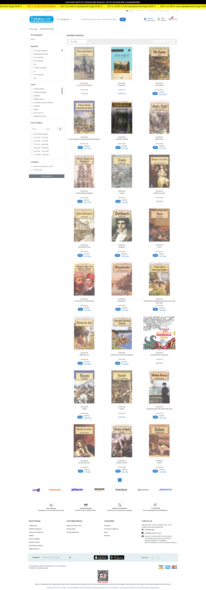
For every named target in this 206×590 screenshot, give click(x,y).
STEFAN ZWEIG (39, 89)
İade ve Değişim (34, 539)
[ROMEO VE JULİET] (159, 172)
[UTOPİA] (121, 172)
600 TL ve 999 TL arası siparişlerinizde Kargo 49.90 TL (149, 6)
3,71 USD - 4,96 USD (41, 144)
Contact (166, 11)
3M (35, 64)
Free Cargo (38, 170)
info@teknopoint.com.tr (153, 533)
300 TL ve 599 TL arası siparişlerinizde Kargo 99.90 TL (96, 6)
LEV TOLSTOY (39, 113)
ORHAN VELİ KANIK (40, 92)
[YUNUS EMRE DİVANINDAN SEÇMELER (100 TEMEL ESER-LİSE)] (159, 280)
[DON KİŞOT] (121, 64)
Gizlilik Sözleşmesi (35, 529)
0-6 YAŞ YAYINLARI (40, 51)
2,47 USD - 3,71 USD (41, 141)
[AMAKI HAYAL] (159, 118)
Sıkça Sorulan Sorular (74, 526)
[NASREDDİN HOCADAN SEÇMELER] (121, 333)
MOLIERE (37, 96)
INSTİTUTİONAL (35, 521)
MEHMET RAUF (39, 99)
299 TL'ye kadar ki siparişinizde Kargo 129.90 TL (46, 6)
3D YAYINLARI (38, 61)
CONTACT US (147, 521)
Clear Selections (46, 176)
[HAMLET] (121, 387)
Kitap (32, 39)
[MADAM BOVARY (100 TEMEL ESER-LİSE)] (159, 387)
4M (35, 78)
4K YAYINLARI (38, 75)
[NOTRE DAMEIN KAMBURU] (84, 172)
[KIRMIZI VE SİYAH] (121, 441)
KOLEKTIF (37, 106)
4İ (34, 71)
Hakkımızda (33, 526)
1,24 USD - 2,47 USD (41, 137)
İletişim (31, 536)
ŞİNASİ (36, 109)
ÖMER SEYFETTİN (40, 116)
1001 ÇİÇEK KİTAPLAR (41, 54)
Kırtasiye (107, 536)
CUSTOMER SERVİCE (74, 521)
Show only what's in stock (43, 166)
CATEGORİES (109, 521)
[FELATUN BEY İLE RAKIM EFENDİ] (84, 280)
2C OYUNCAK (38, 57)
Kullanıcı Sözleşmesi (36, 532)
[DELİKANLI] (121, 226)
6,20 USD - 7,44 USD (41, 151)
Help (160, 11)
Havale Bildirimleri (73, 532)
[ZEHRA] (159, 441)
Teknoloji (107, 526)
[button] (173, 19)
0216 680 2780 (149, 530)
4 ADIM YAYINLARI (40, 68)
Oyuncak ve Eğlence (111, 529)
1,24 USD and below (41, 134)
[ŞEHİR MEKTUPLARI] (84, 226)
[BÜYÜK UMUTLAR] (84, 441)
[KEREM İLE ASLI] (84, 333)
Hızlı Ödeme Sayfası (36, 545)
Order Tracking (152, 11)
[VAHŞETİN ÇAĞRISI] (121, 118)
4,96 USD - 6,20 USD (41, 148)
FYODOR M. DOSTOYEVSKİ (43, 103)
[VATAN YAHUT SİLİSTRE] (84, 64)
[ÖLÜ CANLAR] (159, 64)
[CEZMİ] (84, 387)
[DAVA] (159, 226)
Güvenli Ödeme (34, 542)
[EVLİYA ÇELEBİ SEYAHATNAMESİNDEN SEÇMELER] (84, 118)
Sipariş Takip (71, 529)
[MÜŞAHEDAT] (121, 280)
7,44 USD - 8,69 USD (41, 155)
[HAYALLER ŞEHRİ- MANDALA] (159, 333)
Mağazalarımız (34, 549)
